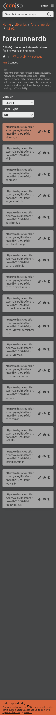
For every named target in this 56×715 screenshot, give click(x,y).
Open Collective (11, 712)
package (36, 56)
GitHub (21, 56)
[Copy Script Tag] (44, 131)
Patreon (28, 712)
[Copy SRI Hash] (48, 131)
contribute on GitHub (25, 706)
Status (44, 6)
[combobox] (18, 102)
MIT (5, 62)
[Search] (49, 14)
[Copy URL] (39, 131)
